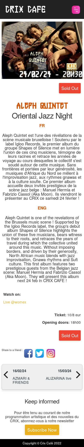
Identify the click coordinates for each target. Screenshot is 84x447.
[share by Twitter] (39, 357)
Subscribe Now (42, 430)
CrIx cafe (25, 9)
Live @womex (14, 301)
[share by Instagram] (50, 357)
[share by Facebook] (28, 357)
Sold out (69, 88)
